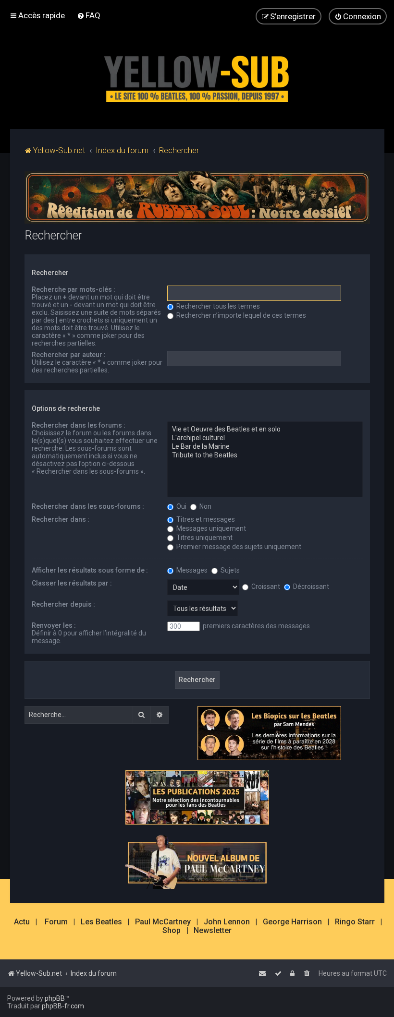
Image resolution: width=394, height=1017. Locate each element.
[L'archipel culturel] (265, 438)
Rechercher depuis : (63, 604)
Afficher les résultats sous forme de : (90, 570)
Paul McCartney (163, 922)
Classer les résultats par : (72, 583)
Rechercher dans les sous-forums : (88, 506)
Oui (180, 506)
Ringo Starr (355, 922)
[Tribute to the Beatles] (265, 455)
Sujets (229, 570)
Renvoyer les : (54, 625)
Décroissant (310, 586)
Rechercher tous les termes (217, 306)
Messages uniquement (210, 528)
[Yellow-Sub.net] (197, 76)
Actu (22, 922)
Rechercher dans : (60, 519)
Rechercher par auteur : (69, 355)
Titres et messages (205, 519)
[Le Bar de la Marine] (265, 447)
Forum (56, 922)
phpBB (55, 998)
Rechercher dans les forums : (78, 425)
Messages (191, 570)
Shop (171, 930)
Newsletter (213, 930)
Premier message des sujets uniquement (238, 546)
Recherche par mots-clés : (73, 289)
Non (204, 506)
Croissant (265, 586)
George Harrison (292, 922)
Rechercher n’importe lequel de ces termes (240, 315)
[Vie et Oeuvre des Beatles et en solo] (265, 429)
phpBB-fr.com (63, 1006)
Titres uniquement (204, 537)
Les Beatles (101, 922)
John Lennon (227, 922)
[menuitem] (88, 15)
